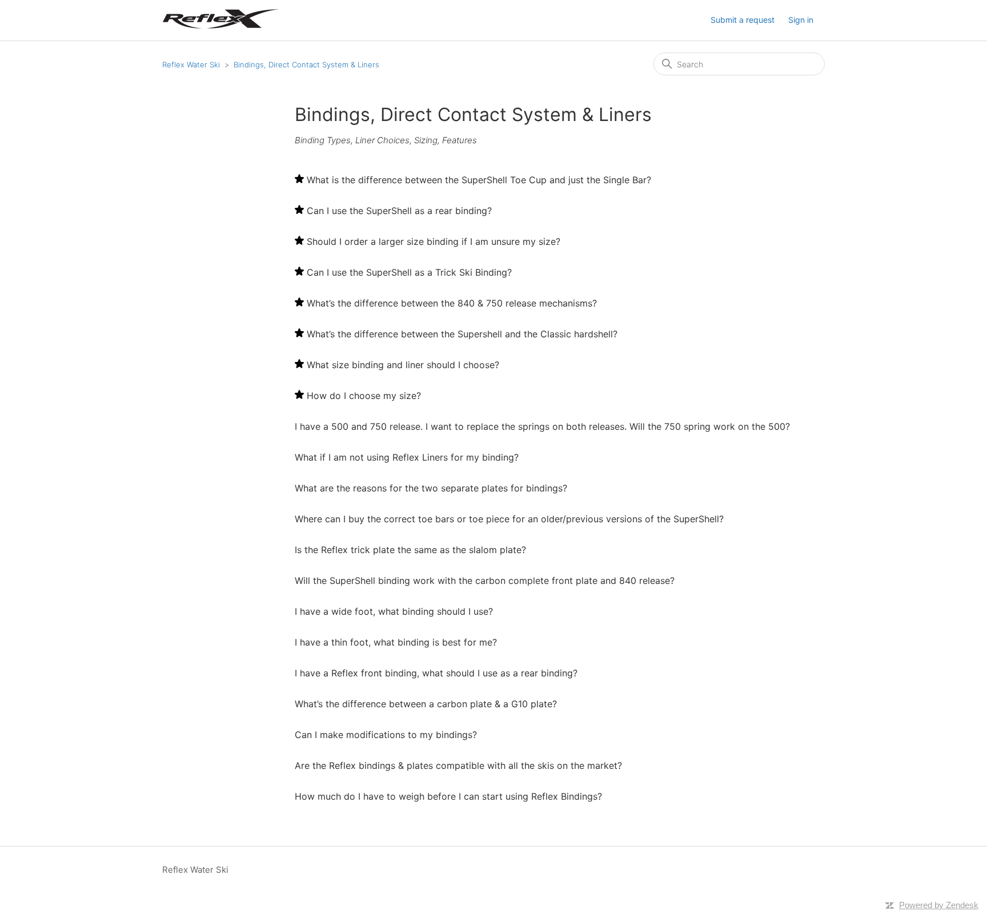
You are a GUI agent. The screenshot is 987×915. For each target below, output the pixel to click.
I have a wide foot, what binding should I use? (394, 611)
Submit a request (743, 20)
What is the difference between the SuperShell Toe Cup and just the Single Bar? (479, 180)
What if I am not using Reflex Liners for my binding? (407, 457)
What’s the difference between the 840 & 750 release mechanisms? (452, 303)
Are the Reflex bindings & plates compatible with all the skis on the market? (458, 765)
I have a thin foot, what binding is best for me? (396, 642)
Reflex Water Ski (191, 64)
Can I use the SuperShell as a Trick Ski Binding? (409, 272)
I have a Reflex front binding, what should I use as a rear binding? (436, 673)
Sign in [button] (800, 20)
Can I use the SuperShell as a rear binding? (399, 210)
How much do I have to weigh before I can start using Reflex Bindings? (448, 796)
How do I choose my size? (364, 395)
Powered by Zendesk (938, 905)
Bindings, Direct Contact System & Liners (306, 64)
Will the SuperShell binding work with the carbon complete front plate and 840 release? (485, 580)
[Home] (221, 26)
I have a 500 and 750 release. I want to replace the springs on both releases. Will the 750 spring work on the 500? (542, 426)
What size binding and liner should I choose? (403, 364)
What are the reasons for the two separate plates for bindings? (431, 488)
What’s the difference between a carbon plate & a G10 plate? (426, 704)
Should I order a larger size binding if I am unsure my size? (433, 241)
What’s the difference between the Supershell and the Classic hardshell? (462, 334)
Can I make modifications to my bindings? (386, 734)
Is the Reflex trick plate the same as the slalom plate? (410, 549)
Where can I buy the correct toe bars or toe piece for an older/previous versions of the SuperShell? (509, 519)
